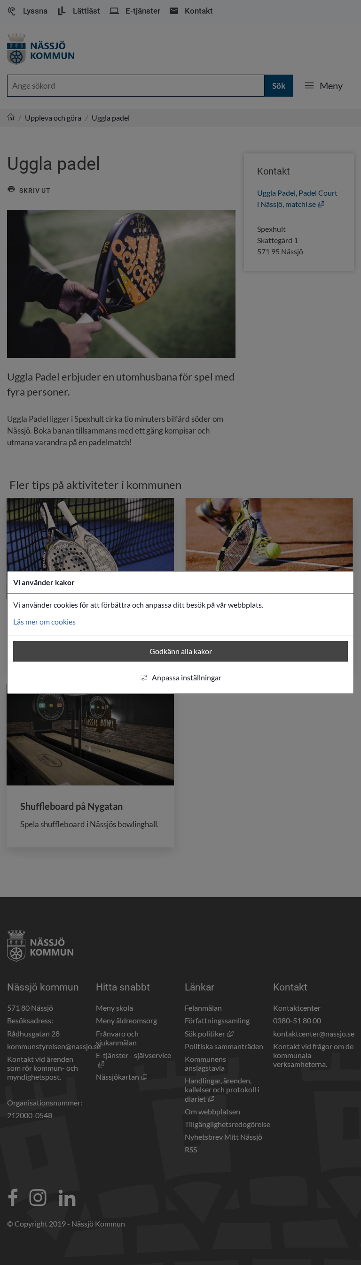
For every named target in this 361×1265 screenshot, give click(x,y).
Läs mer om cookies (44, 621)
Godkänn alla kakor (180, 651)
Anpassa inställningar (186, 677)
